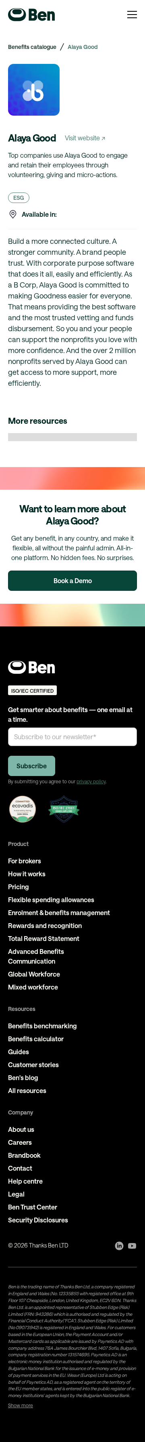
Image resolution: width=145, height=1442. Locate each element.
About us (21, 1129)
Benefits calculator (36, 1038)
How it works (27, 873)
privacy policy (91, 781)
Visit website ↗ (85, 138)
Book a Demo (73, 580)
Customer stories (33, 1064)
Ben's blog (23, 1077)
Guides (18, 1051)
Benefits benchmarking (42, 1026)
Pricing (18, 886)
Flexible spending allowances (51, 899)
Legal (16, 1194)
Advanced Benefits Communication (36, 956)
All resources (27, 1090)
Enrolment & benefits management (59, 912)
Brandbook (24, 1155)
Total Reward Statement (43, 938)
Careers (20, 1142)
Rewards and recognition (45, 925)
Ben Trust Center (32, 1207)
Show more (20, 1405)
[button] (132, 14)
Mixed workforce (33, 987)
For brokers (24, 861)
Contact (20, 1168)
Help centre (25, 1181)
